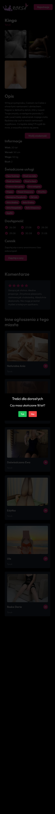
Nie (32, 414)
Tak (22, 414)
